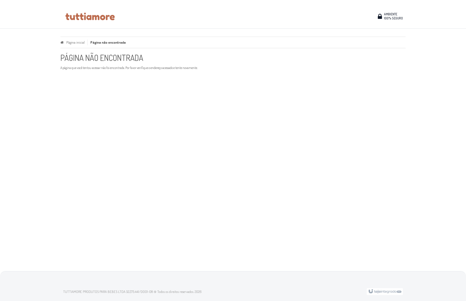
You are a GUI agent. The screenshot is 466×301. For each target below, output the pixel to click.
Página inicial (75, 42)
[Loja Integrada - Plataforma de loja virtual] (384, 291)
